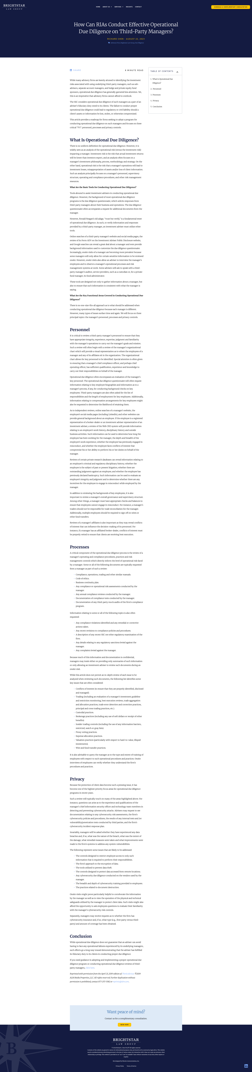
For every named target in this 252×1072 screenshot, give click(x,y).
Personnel (157, 89)
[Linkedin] (246, 1066)
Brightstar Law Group (127, 43)
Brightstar (14, 7)
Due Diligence (139, 43)
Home (98, 7)
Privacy (156, 101)
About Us (106, 7)
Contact (138, 7)
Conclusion (157, 106)
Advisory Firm (115, 43)
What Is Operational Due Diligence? (162, 81)
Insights (129, 7)
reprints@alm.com (121, 981)
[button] (76, 70)
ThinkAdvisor (128, 973)
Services (117, 7)
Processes (157, 95)
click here (90, 968)
